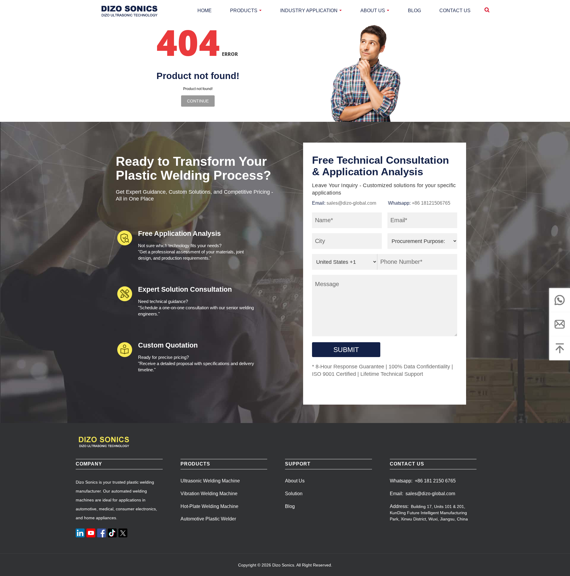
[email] (559, 324)
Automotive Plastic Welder (208, 518)
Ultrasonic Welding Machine (210, 480)
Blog (290, 506)
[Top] (559, 348)
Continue (198, 101)
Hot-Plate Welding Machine (209, 506)
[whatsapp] (559, 300)
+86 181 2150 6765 (435, 480)
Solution (294, 493)
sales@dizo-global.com (351, 203)
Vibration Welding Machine (209, 493)
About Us (295, 480)
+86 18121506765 (431, 203)
